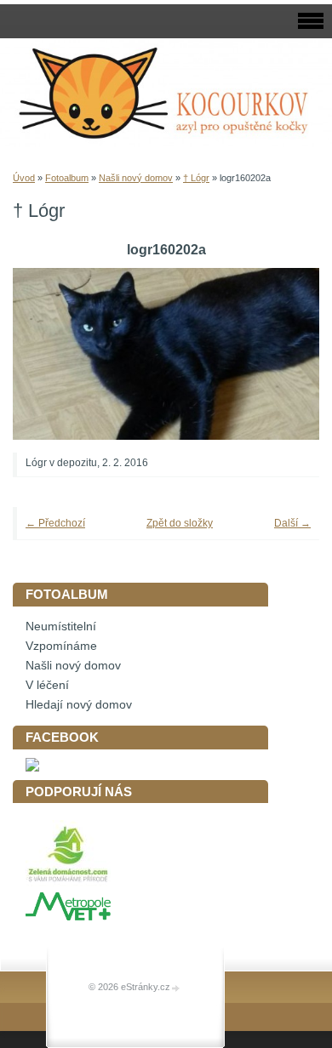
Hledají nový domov (79, 704)
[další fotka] (283, 354)
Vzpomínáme (61, 646)
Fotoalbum (67, 178)
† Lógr (196, 178)
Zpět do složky (179, 523)
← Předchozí (55, 523)
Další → (292, 523)
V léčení (47, 685)
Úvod (24, 178)
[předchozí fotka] (49, 354)
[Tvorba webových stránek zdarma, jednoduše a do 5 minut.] (176, 988)
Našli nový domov (136, 178)
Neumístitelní (61, 626)
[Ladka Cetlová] (32, 767)
